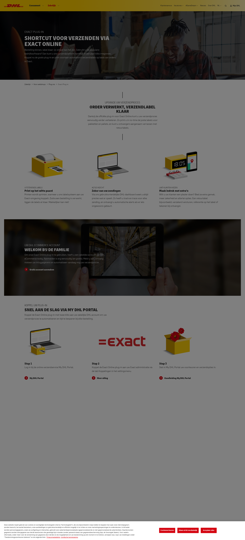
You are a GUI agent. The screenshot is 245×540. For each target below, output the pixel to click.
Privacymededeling (53, 537)
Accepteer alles (208, 530)
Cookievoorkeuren (167, 530)
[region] (122, 530)
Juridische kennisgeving (69, 537)
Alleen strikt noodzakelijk (188, 530)
